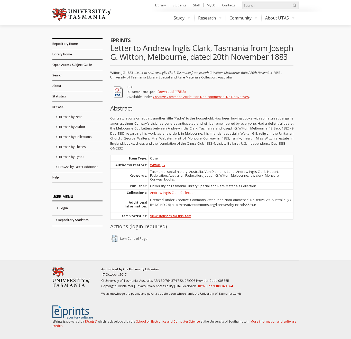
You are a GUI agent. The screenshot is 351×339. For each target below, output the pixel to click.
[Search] (294, 5)
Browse (57, 107)
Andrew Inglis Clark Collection (173, 192)
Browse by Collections (74, 137)
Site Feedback (186, 286)
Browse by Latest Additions (78, 167)
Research (207, 18)
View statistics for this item (170, 216)
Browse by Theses (72, 147)
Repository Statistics (73, 220)
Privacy (141, 286)
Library (160, 5)
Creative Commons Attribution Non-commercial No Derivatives (201, 96)
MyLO (211, 5)
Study (179, 18)
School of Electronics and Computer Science (168, 321)
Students (179, 5)
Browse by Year (70, 117)
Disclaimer (125, 286)
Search (57, 75)
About (56, 86)
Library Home (62, 54)
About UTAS (277, 18)
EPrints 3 (91, 321)
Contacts (229, 5)
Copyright (108, 286)
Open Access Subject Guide (72, 65)
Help (55, 177)
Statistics (59, 96)
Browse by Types (71, 157)
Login (64, 208)
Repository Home (65, 44)
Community (240, 18)
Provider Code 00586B (206, 280)
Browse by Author (71, 127)
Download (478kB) (172, 91)
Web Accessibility (160, 286)
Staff (196, 5)
